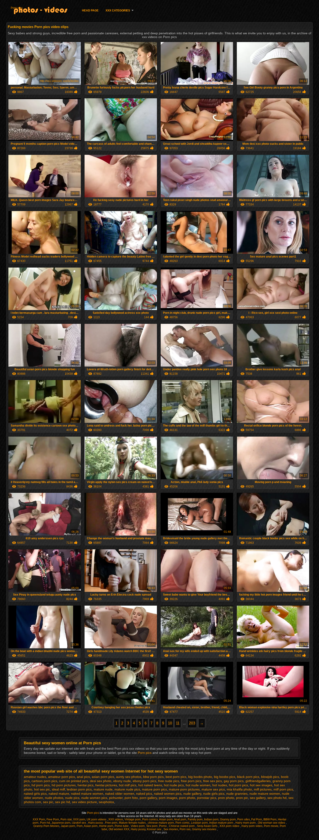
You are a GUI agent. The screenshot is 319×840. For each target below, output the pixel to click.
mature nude (103, 789)
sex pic (48, 802)
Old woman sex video (272, 822)
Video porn (138, 826)
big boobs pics (224, 777)
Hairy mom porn (245, 822)
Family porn (195, 819)
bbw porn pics (153, 777)
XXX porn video (230, 826)
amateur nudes (35, 777)
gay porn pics (234, 781)
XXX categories (118, 10)
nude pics (72, 798)
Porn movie (271, 826)
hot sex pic (42, 789)
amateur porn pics (61, 777)
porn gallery (148, 798)
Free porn (111, 822)
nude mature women (264, 793)
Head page (90, 10)
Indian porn (211, 819)
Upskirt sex (79, 822)
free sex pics (212, 781)
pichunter (116, 798)
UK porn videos (97, 819)
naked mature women (87, 793)
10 (170, 723)
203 (192, 723)
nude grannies (237, 793)
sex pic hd (62, 802)
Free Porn (52, 819)
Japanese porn (61, 822)
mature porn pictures (184, 789)
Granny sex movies (204, 829)
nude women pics (94, 798)
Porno (163, 826)
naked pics (144, 793)
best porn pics (176, 777)
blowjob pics (270, 777)
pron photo (226, 798)
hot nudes (219, 785)
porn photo (187, 798)
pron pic (242, 798)
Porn (80, 826)
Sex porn (152, 826)
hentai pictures (106, 785)
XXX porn (79, 819)
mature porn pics (154, 789)
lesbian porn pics (79, 789)
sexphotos (106, 802)
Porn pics (17, 8)
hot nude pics (174, 785)
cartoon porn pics (44, 781)
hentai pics (85, 785)
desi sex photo (100, 781)
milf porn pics (283, 789)
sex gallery (258, 798)
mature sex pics (213, 789)
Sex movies (170, 829)
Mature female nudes (132, 822)
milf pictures (263, 789)
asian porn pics (103, 777)
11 (178, 723)
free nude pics (168, 781)
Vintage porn (132, 819)
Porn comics (150, 819)
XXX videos (115, 819)
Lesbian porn (199, 822)
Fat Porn (256, 819)
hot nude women (198, 785)
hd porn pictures (64, 785)
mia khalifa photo (239, 789)
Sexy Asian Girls (207, 826)
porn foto (131, 798)
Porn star (66, 819)
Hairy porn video (251, 826)
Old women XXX (119, 829)
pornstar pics (206, 798)
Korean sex (154, 829)
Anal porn (180, 819)
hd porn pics (41, 785)
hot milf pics (127, 785)
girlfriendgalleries (258, 781)
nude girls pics (213, 793)
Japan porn (68, 826)
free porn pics (191, 781)
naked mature (59, 793)
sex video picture (84, 802)
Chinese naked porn (182, 826)
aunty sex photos (128, 777)
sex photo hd (277, 798)
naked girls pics (35, 793)
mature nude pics (127, 789)
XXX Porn (39, 819)
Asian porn (166, 819)
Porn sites (243, 819)
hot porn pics (238, 785)
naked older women (119, 793)
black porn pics (248, 777)
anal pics (83, 777)
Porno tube (122, 826)
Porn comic (182, 822)
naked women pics (167, 793)
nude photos (54, 798)
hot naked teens (150, 785)
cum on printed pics (73, 781)
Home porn (106, 826)
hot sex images (261, 785)
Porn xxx (185, 829)
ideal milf (58, 789)
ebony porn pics (144, 781)
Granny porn (228, 819)
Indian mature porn (221, 822)
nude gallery (192, 793)
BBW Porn (269, 819)
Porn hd (45, 822)
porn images (168, 798)
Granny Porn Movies (46, 826)
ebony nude (122, 781)
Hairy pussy (96, 822)
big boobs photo (200, 777)
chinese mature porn (161, 822)
